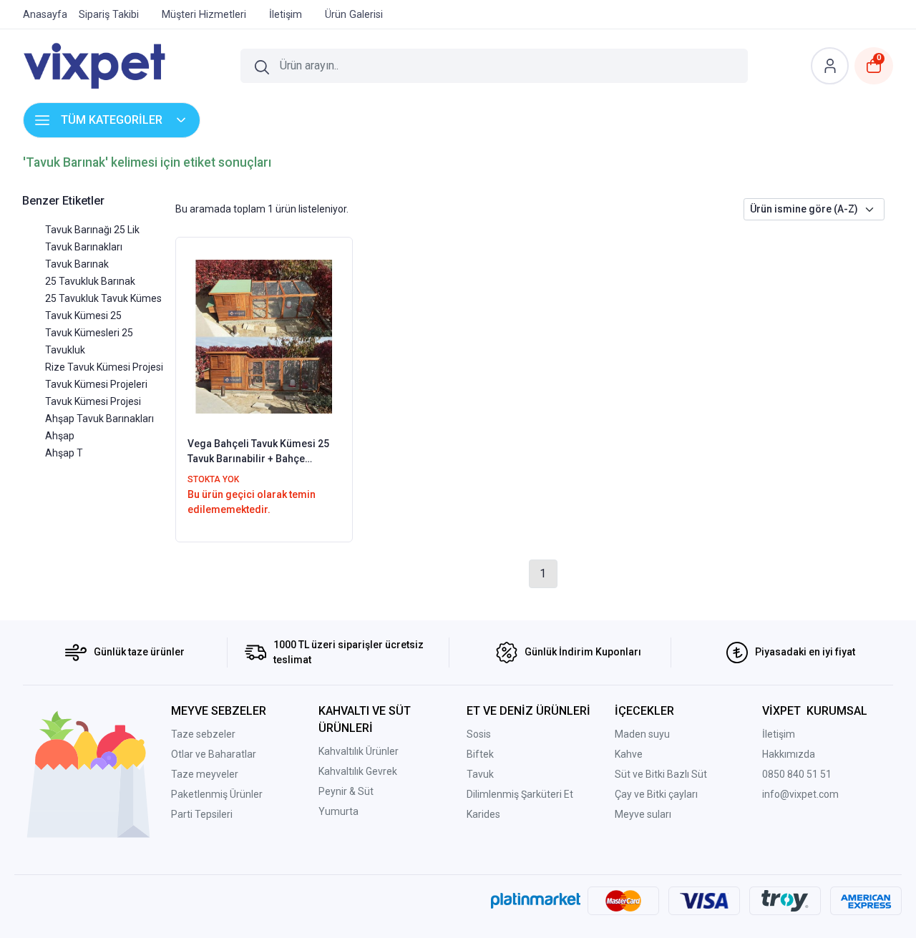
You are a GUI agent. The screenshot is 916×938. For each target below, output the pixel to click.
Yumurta (338, 811)
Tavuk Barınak (77, 264)
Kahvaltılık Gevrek (357, 771)
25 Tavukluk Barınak (90, 281)
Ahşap (59, 435)
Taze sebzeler (203, 734)
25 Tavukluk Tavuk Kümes (103, 298)
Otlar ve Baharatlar (213, 754)
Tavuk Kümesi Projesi (93, 401)
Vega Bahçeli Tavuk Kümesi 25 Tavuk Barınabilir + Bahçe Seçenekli (258, 452)
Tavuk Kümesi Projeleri (96, 384)
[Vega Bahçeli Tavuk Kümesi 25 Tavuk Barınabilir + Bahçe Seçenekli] (264, 335)
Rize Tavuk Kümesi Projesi (104, 367)
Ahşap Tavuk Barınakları (99, 418)
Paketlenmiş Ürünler (217, 794)
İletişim (778, 734)
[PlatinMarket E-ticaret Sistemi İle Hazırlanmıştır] (535, 901)
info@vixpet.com (800, 794)
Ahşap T (64, 453)
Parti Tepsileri (202, 814)
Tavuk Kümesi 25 (83, 315)
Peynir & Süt (346, 791)
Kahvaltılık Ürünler (358, 751)
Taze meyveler (204, 774)
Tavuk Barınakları (83, 247)
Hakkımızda (788, 754)
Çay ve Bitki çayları (656, 794)
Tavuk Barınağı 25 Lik (92, 229)
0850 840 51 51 (797, 774)
